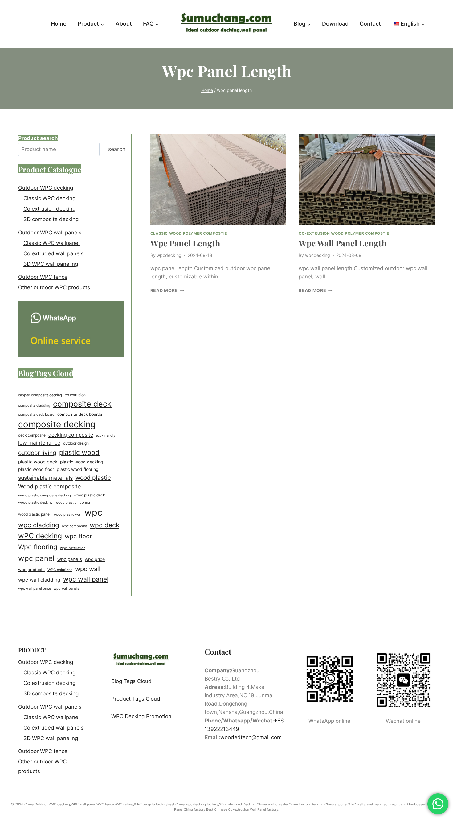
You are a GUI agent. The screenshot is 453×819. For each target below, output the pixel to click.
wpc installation (72, 548)
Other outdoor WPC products (54, 287)
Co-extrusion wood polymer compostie (344, 233)
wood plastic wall (67, 514)
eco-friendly (105, 435)
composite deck (82, 404)
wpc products (31, 569)
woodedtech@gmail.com (251, 737)
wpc (93, 512)
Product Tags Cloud (135, 699)
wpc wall (87, 569)
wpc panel (36, 558)
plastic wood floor (36, 469)
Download (335, 23)
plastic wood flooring (78, 469)
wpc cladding (38, 525)
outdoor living (37, 452)
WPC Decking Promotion (141, 716)
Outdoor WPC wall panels (49, 232)
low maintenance (39, 443)
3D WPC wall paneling (50, 264)
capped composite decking (40, 395)
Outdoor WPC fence (42, 277)
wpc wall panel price (34, 588)
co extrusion (75, 395)
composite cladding (34, 405)
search (117, 149)
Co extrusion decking (49, 209)
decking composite (70, 435)
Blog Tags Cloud (131, 681)
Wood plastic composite (49, 486)
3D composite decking (51, 219)
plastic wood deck (37, 462)
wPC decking (40, 536)
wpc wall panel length (342, 243)
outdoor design (76, 443)
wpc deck (104, 525)
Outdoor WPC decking (45, 188)
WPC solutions (59, 569)
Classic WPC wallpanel (51, 243)
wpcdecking (169, 255)
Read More (167, 290)
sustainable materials (45, 477)
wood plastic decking (35, 502)
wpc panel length (185, 243)
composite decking (57, 424)
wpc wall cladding (39, 580)
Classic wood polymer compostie (188, 233)
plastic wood (79, 452)
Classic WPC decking (49, 198)
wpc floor (78, 536)
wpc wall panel (85, 579)
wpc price (95, 559)
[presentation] (218, 179)
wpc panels (69, 559)
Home (59, 23)
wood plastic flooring (72, 502)
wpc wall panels (66, 588)
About (124, 23)
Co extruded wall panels (53, 253)
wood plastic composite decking (44, 495)
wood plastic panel (34, 514)
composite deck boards (79, 414)
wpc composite (74, 526)
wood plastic (93, 477)
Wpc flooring (37, 547)
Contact (370, 23)
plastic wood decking (81, 461)
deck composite (32, 435)
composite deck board (36, 414)
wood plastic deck (89, 495)
